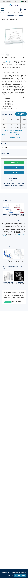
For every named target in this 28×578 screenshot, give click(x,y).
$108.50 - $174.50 (8, 214)
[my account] (20, 10)
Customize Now (14, 162)
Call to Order (13, 172)
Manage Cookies (9, 575)
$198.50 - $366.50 (19, 283)
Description (5, 57)
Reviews (21, 301)
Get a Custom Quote (21, 114)
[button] (7, 1)
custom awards (7, 228)
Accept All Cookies (20, 575)
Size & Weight (14, 57)
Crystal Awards (8, 61)
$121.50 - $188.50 (8, 283)
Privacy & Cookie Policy (20, 572)
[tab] (5, 58)
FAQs (23, 57)
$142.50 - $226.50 (19, 214)
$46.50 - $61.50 (8, 260)
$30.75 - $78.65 (19, 260)
